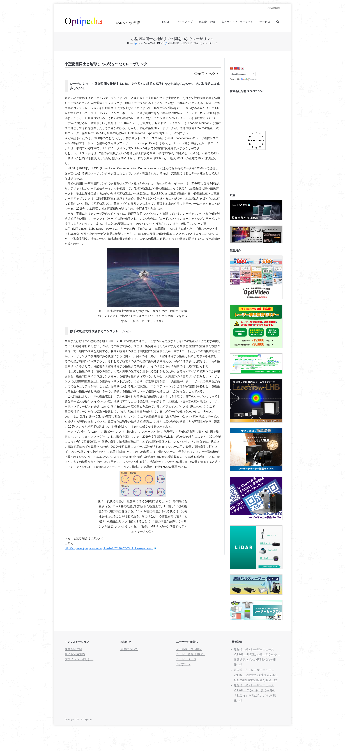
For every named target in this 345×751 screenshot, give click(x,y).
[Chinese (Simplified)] (231, 68)
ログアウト (183, 664)
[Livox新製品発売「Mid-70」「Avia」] (256, 219)
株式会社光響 (273, 7)
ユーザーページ (186, 659)
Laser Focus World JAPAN (151, 43)
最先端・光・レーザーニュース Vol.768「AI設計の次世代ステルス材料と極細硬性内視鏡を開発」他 (256, 675)
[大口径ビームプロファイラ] (256, 421)
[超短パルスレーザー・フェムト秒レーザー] (256, 593)
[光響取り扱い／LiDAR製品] (256, 568)
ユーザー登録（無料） (190, 654)
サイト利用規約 (75, 654)
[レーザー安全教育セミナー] (256, 347)
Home (130, 43)
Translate (253, 79)
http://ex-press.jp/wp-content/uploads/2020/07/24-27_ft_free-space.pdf (109, 548)
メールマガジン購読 (189, 649)
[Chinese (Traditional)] (235, 68)
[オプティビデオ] (256, 298)
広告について (129, 649)
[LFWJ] (256, 242)
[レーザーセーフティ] (256, 619)
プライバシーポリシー (79, 659)
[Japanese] (242, 68)
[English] (238, 68)
